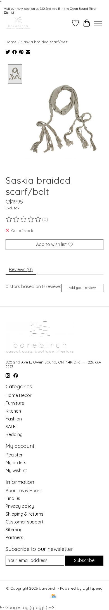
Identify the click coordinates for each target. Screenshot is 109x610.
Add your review (82, 287)
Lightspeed (93, 588)
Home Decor (19, 395)
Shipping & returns (24, 514)
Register (14, 455)
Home (11, 42)
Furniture (15, 403)
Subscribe (84, 560)
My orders (16, 462)
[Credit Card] (53, 596)
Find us (13, 498)
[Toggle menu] (97, 23)
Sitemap (14, 529)
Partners (14, 537)
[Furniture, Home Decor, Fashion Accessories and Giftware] (18, 23)
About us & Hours (24, 490)
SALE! (11, 426)
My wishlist (16, 470)
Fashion (14, 419)
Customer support (25, 522)
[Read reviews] (24, 219)
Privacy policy (20, 506)
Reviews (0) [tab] (21, 269)
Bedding (14, 434)
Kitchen (13, 411)
